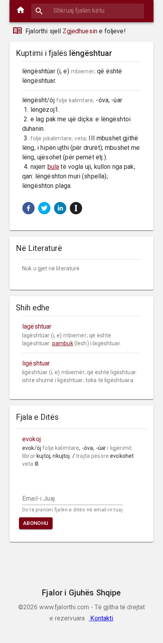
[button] (28, 208)
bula (53, 166)
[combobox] (87, 10)
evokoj (31, 439)
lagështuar (37, 326)
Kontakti (101, 618)
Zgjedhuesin (80, 31)
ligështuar (36, 363)
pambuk (62, 343)
